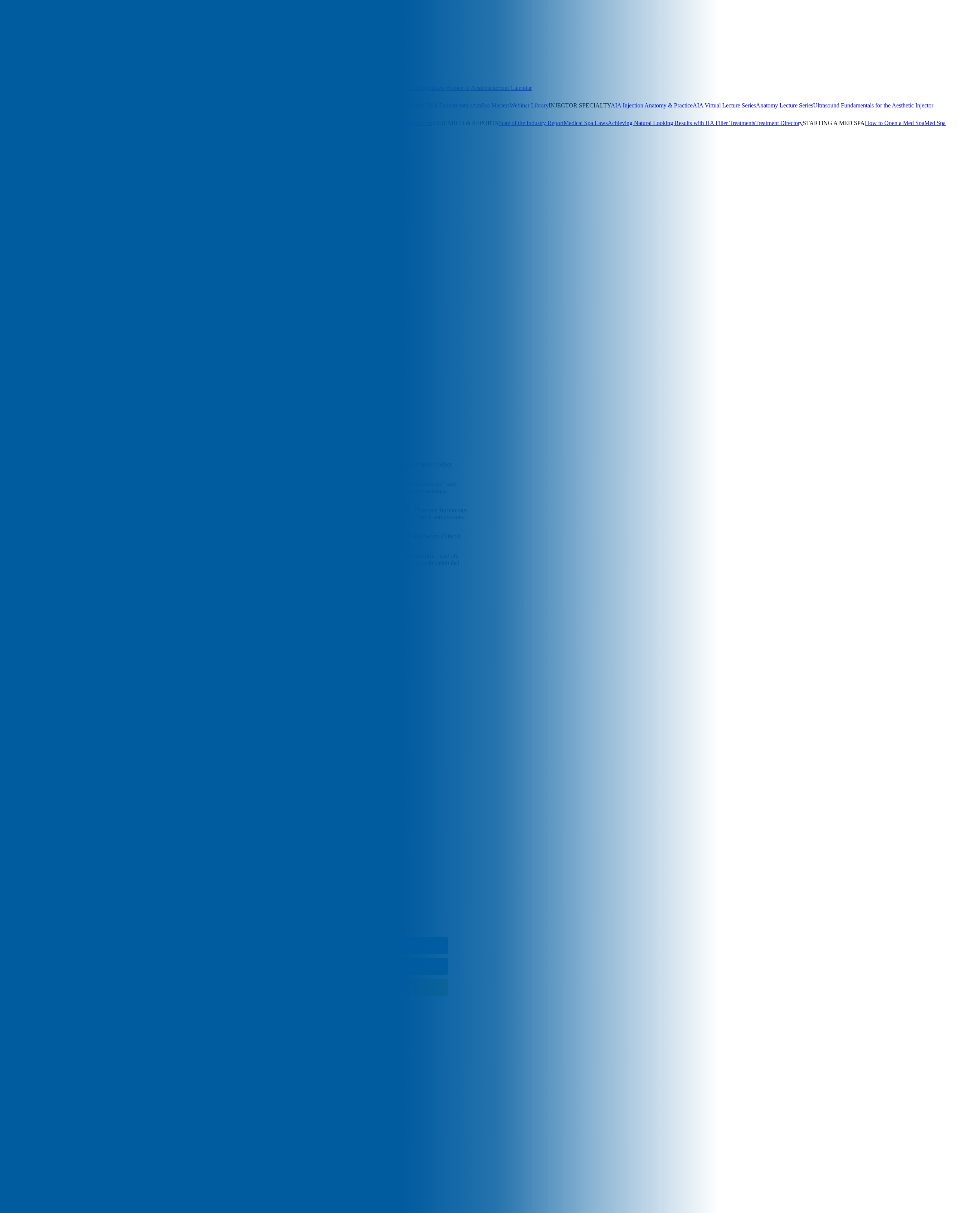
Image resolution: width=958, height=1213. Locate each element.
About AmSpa (17, 165)
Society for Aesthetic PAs (155, 70)
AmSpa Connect (240, 70)
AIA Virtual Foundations (314, 105)
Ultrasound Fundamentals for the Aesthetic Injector (873, 105)
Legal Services (414, 123)
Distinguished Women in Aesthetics (453, 88)
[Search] (6, 31)
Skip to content (18, 236)
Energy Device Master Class (377, 105)
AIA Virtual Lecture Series (724, 105)
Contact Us (81, 165)
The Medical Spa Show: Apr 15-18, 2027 (49, 88)
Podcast (87, 147)
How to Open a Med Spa (894, 123)
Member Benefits (20, 70)
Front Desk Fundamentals (441, 105)
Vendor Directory (352, 123)
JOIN (27, 171)
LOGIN (9, 171)
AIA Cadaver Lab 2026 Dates (375, 88)
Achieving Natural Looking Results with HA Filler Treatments (681, 123)
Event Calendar (513, 88)
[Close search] (86, 41)
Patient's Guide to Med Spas (45, 130)
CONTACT (49, 171)
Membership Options (66, 70)
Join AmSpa (36, 31)
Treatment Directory (779, 123)
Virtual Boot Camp (262, 105)
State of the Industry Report (531, 123)
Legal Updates (239, 123)
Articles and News (22, 147)
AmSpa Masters (491, 105)
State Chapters (108, 70)
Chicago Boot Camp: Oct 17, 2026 (253, 88)
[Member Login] (18, 31)
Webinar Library (529, 105)
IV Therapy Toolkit (167, 123)
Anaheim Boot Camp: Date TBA (172, 88)
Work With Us (51, 165)
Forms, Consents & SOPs (50, 123)
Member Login (202, 70)
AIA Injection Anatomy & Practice (652, 105)
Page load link (17, 1036)
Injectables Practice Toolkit (112, 123)
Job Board (385, 123)
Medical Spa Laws (586, 123)
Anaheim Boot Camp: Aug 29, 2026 (43, 105)
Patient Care (55, 243)
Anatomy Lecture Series (784, 105)
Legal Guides (206, 123)
